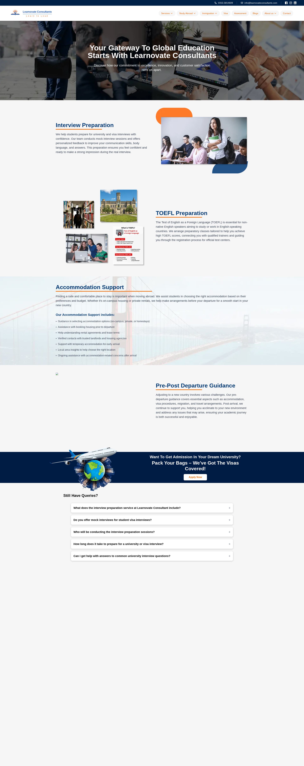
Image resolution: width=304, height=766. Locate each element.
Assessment (240, 13)
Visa (226, 13)
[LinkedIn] (295, 3)
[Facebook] (286, 3)
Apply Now (195, 477)
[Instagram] (290, 3)
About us (269, 13)
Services (165, 13)
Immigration (208, 13)
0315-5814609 (225, 3)
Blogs (255, 13)
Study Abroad (186, 13)
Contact (287, 13)
